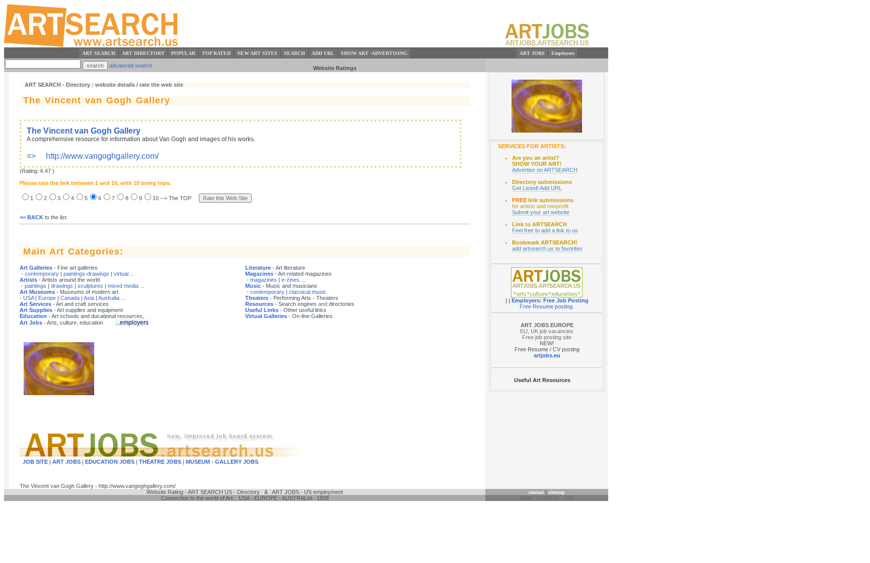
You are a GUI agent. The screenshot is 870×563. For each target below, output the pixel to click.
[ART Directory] (547, 131)
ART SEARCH (98, 53)
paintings (35, 286)
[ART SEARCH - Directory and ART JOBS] (92, 45)
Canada (70, 298)
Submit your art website (540, 212)
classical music (307, 292)
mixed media (123, 286)
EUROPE (547, 498)
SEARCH (294, 53)
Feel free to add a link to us (545, 230)
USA (28, 298)
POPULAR (183, 53)
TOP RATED (216, 53)
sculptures (90, 286)
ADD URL (323, 53)
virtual (121, 274)
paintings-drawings (86, 274)
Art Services (35, 304)
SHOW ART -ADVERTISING (374, 53)
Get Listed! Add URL (537, 188)
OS (569, 498)
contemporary (42, 274)
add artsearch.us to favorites (547, 248)
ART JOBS (532, 53)
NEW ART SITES (257, 53)
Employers (562, 53)
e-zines (290, 280)
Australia (108, 298)
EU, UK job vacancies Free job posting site (546, 331)
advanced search (130, 65)
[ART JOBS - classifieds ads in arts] (547, 295)
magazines (263, 280)
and (322, 304)
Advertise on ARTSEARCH (544, 170)
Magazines (259, 274)
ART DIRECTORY (143, 53)
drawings (62, 286)
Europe (47, 298)
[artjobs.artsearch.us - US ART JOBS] (547, 45)
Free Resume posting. (547, 306)
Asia (89, 298)
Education (33, 316)
